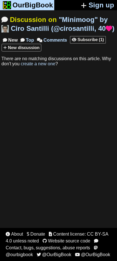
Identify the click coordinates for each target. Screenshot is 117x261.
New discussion (23, 47)
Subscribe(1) (88, 39)
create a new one (38, 63)
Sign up (101, 5)
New (10, 40)
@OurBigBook (54, 254)
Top (27, 40)
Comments (52, 40)
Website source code (66, 240)
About (14, 234)
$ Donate (36, 234)
